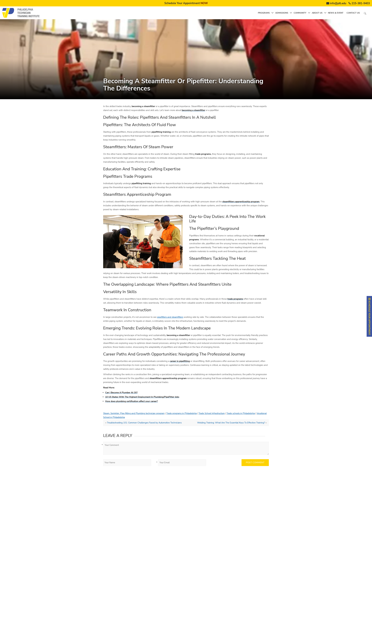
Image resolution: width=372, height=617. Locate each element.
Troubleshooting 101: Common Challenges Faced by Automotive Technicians (144, 422)
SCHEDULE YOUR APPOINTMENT (369, 317)
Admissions (281, 12)
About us (317, 12)
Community (300, 12)
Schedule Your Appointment (186, 3)
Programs (264, 12)
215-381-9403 (361, 3)
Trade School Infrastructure (211, 413)
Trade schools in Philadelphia (240, 413)
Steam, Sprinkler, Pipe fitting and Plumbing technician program (133, 413)
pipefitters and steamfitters (170, 317)
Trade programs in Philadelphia (181, 413)
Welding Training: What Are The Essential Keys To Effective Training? (231, 422)
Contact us (353, 12)
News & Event (335, 12)
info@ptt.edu (338, 3)
